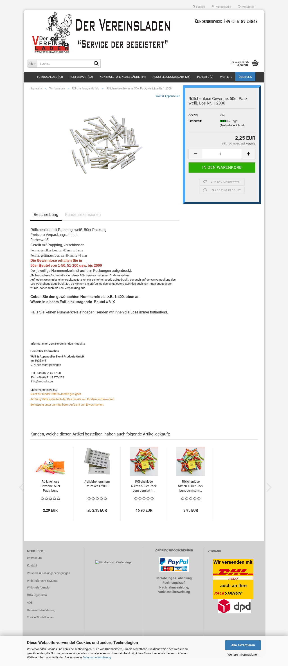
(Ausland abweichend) (232, 125)
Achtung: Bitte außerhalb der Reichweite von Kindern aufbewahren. (72, 399)
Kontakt (32, 565)
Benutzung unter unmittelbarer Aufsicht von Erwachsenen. (67, 404)
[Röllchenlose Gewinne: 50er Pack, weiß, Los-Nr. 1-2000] (104, 144)
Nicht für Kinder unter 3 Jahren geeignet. (55, 394)
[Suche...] (96, 64)
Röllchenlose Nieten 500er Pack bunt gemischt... (144, 486)
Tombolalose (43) (50, 76)
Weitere (226, 76)
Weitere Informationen (243, 654)
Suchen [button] (200, 6)
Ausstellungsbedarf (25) (171, 76)
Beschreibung (46, 214)
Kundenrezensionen (83, 214)
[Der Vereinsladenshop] (144, 32)
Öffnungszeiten (37, 595)
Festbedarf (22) (81, 76)
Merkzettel (247, 6)
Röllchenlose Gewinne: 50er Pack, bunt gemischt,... (50, 486)
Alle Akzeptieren (243, 645)
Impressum (34, 557)
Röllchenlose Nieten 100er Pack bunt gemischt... (190, 486)
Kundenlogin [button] (222, 6)
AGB (30, 602)
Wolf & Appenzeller (167, 96)
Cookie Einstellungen (40, 617)
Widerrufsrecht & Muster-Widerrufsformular (43, 584)
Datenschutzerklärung (97, 657)
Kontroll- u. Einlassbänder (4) (123, 76)
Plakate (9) (205, 76)
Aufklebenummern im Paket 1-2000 (97, 484)
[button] (195, 154)
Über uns (245, 76)
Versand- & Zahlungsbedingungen (48, 573)
